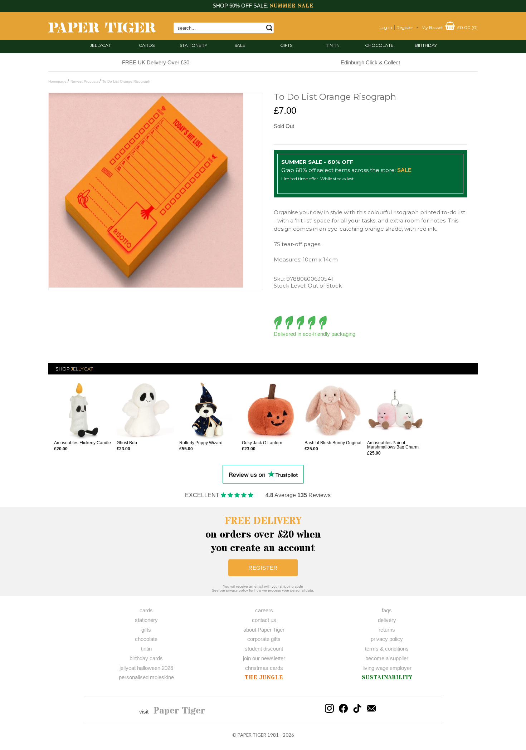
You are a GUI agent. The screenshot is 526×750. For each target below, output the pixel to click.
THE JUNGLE (264, 677)
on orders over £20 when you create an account (263, 534)
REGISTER (263, 568)
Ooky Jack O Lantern (262, 442)
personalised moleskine (146, 677)
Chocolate (379, 45)
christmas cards (264, 668)
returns (387, 630)
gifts (286, 45)
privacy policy (387, 639)
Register (404, 27)
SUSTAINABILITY (387, 677)
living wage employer (386, 668)
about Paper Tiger (263, 630)
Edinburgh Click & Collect (370, 62)
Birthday (426, 45)
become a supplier (386, 658)
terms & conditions (387, 649)
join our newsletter (264, 658)
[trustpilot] (263, 474)
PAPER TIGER (252, 735)
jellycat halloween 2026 (146, 668)
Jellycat (100, 45)
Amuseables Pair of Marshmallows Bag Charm (393, 445)
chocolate (146, 639)
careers (264, 610)
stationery (193, 45)
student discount (264, 649)
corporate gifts (264, 639)
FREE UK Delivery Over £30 (155, 62)
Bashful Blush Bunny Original (333, 442)
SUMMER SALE (291, 6)
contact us (264, 620)
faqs (387, 610)
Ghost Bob (127, 442)
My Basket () (450, 27)
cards (147, 45)
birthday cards (146, 658)
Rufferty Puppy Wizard (201, 442)
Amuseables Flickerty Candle (82, 442)
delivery (387, 620)
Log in (385, 27)
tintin (333, 45)
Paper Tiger (179, 711)
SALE (239, 45)
